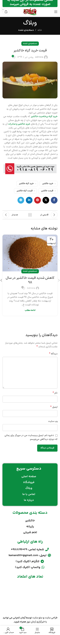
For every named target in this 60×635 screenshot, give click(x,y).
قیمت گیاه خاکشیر (24, 190)
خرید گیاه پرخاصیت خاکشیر (44, 116)
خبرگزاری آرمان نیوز (35, 622)
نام (55, 393)
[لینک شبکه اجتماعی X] (45, 200)
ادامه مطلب (30, 310)
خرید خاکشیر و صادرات (19, 124)
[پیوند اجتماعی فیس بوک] (54, 200)
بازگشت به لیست (30, 214)
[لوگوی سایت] (30, 11)
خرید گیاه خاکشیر (26, 183)
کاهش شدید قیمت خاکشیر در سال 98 (30, 280)
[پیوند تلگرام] (21, 200)
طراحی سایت (51, 618)
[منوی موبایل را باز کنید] (55, 11)
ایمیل (54, 407)
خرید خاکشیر (47, 183)
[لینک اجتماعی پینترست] (37, 200)
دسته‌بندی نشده (26, 30)
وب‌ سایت (53, 421)
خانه (40, 30)
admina (39, 57)
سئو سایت (37, 618)
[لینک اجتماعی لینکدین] (29, 200)
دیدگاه (53, 354)
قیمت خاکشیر (47, 190)
